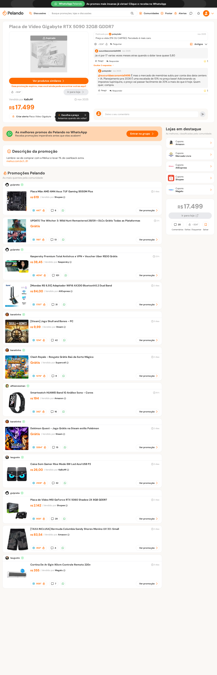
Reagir (101, 61)
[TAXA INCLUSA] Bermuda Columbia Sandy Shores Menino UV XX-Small (74, 529)
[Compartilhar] (63, 210)
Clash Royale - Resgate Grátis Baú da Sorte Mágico (62, 357)
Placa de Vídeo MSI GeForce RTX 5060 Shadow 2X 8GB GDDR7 (68, 499)
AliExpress (64, 291)
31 (56, 304)
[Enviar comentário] (202, 114)
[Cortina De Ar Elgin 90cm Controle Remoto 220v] (16, 585)
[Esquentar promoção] (106, 44)
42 (56, 340)
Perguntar (117, 44)
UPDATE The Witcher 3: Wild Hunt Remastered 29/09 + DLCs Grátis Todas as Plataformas (85, 220)
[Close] (85, 115)
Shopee (58, 197)
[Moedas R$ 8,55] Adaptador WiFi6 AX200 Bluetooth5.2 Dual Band (71, 285)
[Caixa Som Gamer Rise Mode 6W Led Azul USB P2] (16, 484)
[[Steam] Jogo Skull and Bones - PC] (16, 342)
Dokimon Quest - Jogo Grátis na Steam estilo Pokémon (64, 428)
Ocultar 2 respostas (103, 65)
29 (56, 518)
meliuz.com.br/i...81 (17, 161)
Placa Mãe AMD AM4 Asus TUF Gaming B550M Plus (61, 191)
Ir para (73, 92)
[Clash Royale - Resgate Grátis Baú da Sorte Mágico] (16, 377)
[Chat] (191, 13)
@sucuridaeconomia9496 (114, 75)
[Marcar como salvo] (206, 224)
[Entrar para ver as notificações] (198, 13)
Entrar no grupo (140, 133)
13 (55, 239)
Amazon (58, 398)
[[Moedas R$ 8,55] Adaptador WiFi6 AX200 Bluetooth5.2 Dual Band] (16, 306)
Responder (114, 61)
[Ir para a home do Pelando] (13, 13)
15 (57, 447)
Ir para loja (188, 215)
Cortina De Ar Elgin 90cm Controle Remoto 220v (60, 564)
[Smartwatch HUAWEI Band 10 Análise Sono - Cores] (16, 413)
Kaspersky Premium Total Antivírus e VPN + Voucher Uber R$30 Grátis (74, 256)
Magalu (59, 570)
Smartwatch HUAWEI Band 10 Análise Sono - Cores (61, 392)
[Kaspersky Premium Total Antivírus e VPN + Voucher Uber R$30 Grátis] (16, 277)
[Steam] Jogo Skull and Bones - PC (51, 321)
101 (57, 275)
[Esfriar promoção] (95, 44)
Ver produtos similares (47, 81)
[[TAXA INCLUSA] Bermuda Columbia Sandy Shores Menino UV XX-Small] (16, 549)
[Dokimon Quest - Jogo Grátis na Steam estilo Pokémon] (16, 449)
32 (57, 483)
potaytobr (116, 34)
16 (56, 411)
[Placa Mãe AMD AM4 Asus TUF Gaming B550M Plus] (16, 212)
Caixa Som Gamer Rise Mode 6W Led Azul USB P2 (60, 464)
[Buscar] (132, 13)
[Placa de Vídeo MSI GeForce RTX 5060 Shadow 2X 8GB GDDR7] (16, 520)
